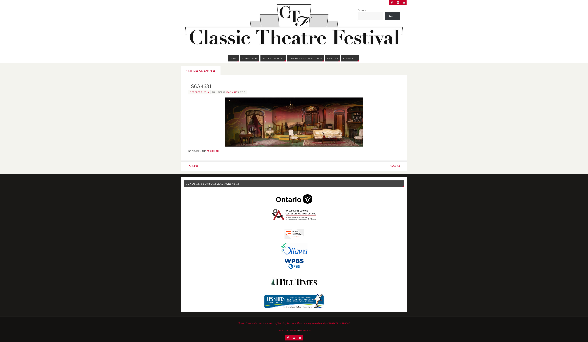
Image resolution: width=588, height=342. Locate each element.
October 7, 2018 (199, 92)
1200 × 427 (231, 92)
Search (362, 10)
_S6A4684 (394, 166)
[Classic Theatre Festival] (392, 2)
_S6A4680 (193, 166)
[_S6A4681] (294, 122)
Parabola (293, 330)
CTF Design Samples (201, 70)
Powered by (282, 330)
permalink (213, 151)
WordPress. (305, 330)
